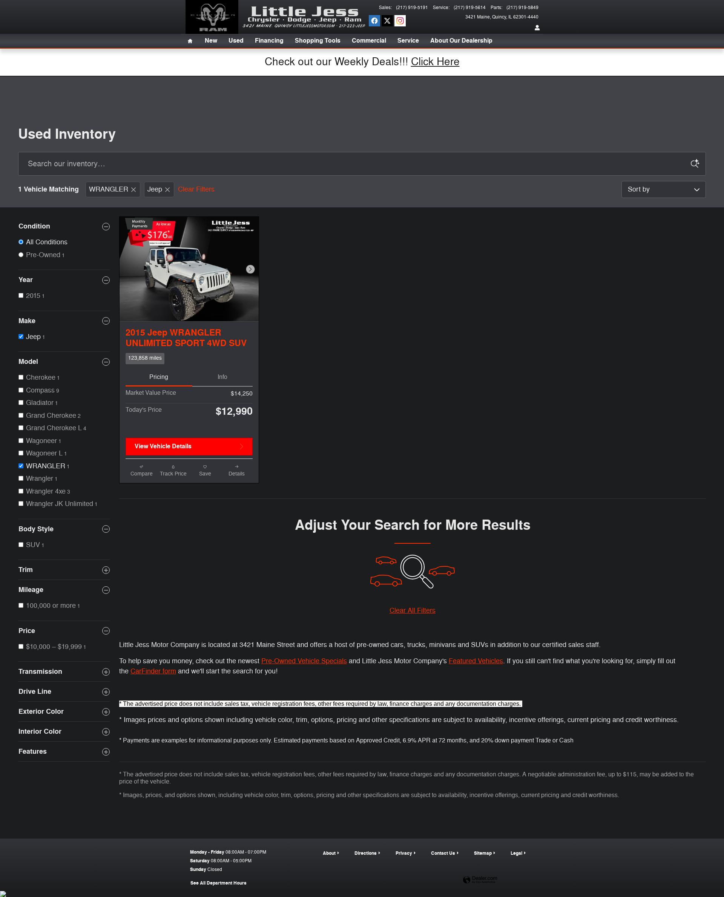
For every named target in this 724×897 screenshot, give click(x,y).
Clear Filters (196, 189)
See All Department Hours (218, 883)
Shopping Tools (318, 40)
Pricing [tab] (158, 377)
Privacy (404, 853)
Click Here (435, 62)
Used (236, 40)
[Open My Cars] (535, 28)
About (329, 853)
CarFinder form (153, 671)
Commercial (369, 40)
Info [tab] (222, 377)
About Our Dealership (461, 40)
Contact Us (443, 853)
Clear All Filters (413, 610)
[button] (189, 358)
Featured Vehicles (476, 661)
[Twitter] (387, 20)
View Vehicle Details (163, 446)
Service (408, 40)
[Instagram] (400, 20)
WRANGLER (108, 189)
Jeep (154, 189)
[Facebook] (374, 20)
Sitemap (483, 853)
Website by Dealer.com (480, 880)
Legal (516, 853)
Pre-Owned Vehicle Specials (304, 661)
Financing (269, 40)
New (211, 40)
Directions (365, 853)
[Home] (212, 17)
